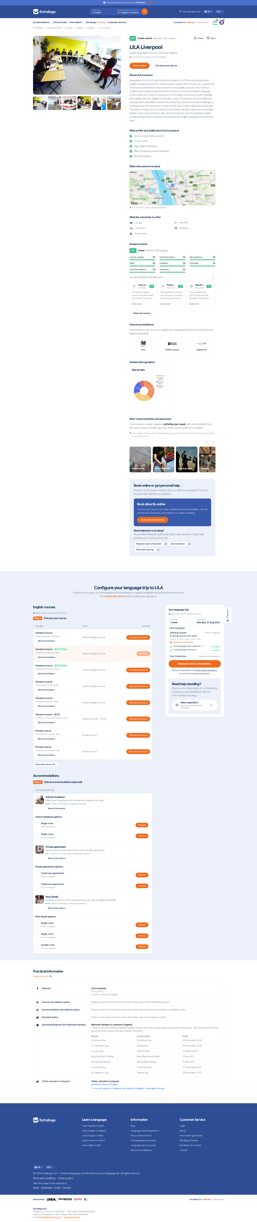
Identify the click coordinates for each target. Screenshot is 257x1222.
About (183, 1130)
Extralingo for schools (190, 1145)
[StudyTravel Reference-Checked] (221, 22)
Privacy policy (65, 1178)
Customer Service (117, 22)
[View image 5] (99, 103)
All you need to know (141, 1135)
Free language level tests (143, 1140)
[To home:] (55, 1120)
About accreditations (141, 1150)
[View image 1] (40, 103)
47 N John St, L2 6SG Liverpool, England (149, 57)
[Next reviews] (213, 277)
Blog (133, 1126)
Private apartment (56, 846)
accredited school (154, 136)
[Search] (144, 11)
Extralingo (95, 22)
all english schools (156, 1088)
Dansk (36, 1187)
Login (182, 1126)
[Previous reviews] (207, 277)
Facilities (164, 263)
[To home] (45, 11)
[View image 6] (114, 103)
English (133, 52)
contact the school (114, 596)
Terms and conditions (44, 1178)
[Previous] (207, 442)
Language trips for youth (143, 1145)
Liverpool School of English (104, 1084)
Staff (132, 263)
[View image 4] (84, 103)
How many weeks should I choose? (186, 614)
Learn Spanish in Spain (93, 1126)
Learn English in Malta (92, 1135)
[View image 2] (55, 103)
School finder (60, 22)
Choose (142, 825)
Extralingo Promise (189, 1140)
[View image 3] (69, 103)
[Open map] (172, 187)
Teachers (164, 269)
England (173, 52)
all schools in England (133, 1088)
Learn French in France (93, 1140)
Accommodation (138, 269)
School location (167, 257)
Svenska (67, 1187)
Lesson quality (137, 257)
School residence (55, 797)
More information (46, 641)
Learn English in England (94, 1130)
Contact (184, 1150)
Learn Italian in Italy (91, 1145)
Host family (52, 896)
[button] (77, 65)
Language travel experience (145, 1130)
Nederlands (46, 1187)
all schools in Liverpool (110, 1088)
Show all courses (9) (45, 764)
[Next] (213, 442)
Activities (194, 263)
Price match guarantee (191, 1135)
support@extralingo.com (50, 1217)
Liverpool (162, 52)
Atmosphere (196, 257)
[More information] (166, 544)
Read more (137, 303)
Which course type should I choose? (51, 613)
